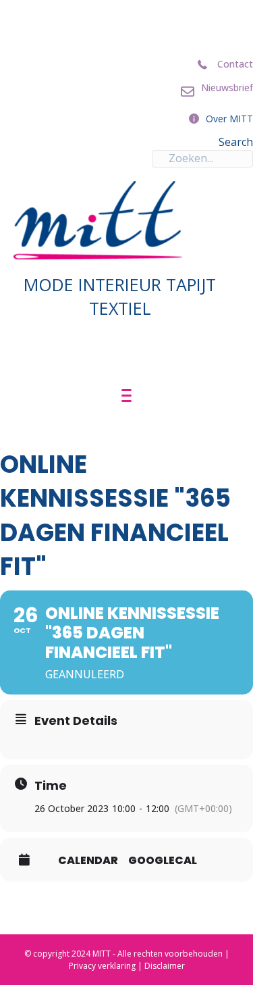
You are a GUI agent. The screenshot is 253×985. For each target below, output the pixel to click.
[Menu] (126, 395)
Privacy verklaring (102, 965)
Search (236, 141)
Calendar (88, 861)
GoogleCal (162, 861)
